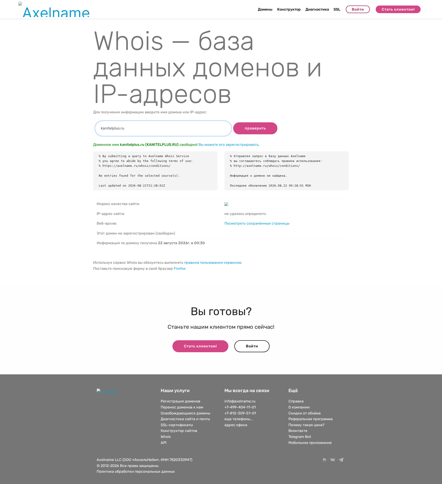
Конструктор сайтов (179, 430)
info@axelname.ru (240, 401)
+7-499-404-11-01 (240, 407)
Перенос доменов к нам (182, 407)
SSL (337, 9)
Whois (166, 436)
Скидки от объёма (304, 413)
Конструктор (289, 9)
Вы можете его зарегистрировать (228, 144)
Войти (358, 9)
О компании (299, 407)
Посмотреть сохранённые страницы (256, 223)
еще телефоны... (238, 419)
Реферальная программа (310, 419)
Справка (296, 401)
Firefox (180, 268)
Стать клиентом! (398, 9)
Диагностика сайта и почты (185, 419)
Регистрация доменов (180, 401)
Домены (265, 9)
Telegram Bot (299, 436)
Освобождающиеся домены (185, 413)
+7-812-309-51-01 (240, 413)
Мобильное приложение (310, 442)
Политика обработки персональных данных (136, 471)
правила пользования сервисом (212, 262)
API (163, 442)
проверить (255, 128)
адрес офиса (235, 425)
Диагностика (317, 9)
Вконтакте (297, 430)
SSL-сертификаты (177, 425)
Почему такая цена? (306, 425)
